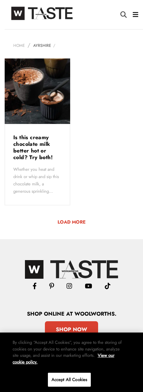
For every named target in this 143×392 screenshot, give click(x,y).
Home (19, 46)
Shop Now (71, 329)
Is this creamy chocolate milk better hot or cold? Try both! (33, 147)
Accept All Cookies (69, 379)
